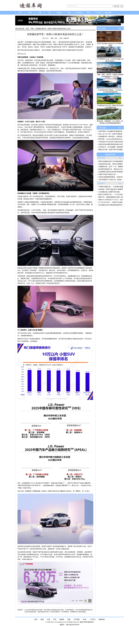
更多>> (120, 28)
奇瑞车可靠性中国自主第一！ (108, 174)
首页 (20, 13)
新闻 (30, 13)
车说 (49, 13)
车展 (88, 13)
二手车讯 (98, 13)
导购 (69, 13)
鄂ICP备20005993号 (72, 624)
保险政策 (108, 13)
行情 (39, 13)
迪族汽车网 (33, 5)
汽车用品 (78, 13)
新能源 (59, 13)
